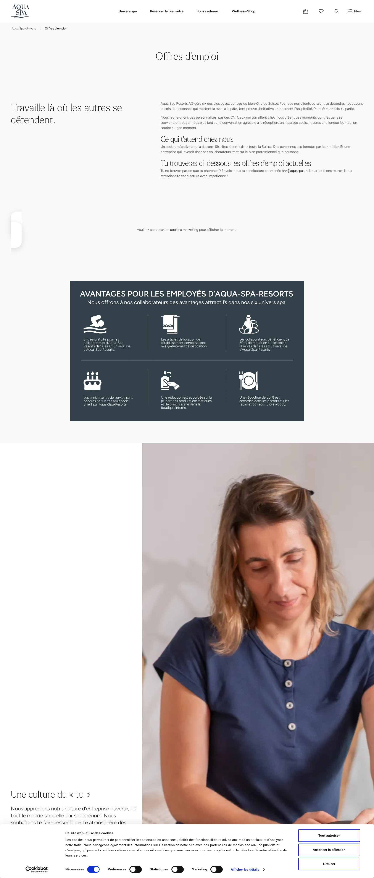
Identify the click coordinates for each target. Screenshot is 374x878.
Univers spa (128, 11)
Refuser (329, 864)
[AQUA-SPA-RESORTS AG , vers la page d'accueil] (27, 11)
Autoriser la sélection (329, 850)
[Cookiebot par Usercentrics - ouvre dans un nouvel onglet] (37, 869)
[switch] (135, 869)
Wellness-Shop (243, 11)
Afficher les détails (245, 869)
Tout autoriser (329, 835)
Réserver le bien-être (167, 11)
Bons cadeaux (208, 11)
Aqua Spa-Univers (24, 28)
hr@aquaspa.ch (295, 171)
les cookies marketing (181, 230)
